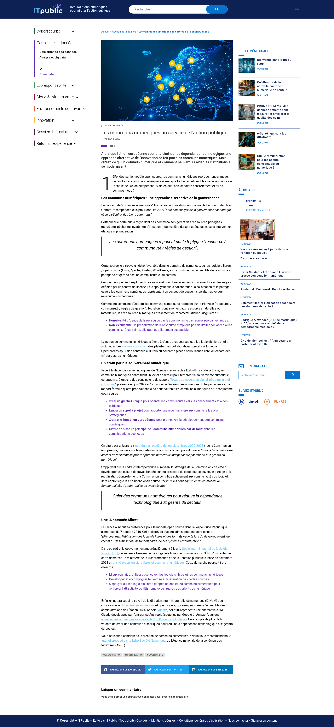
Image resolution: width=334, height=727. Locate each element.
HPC (42, 63)
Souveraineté (155, 655)
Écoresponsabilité (51, 85)
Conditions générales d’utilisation (201, 720)
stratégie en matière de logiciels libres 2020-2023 (169, 446)
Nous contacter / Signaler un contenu (252, 720)
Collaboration (111, 655)
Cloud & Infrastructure (55, 97)
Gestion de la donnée (54, 42)
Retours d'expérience (54, 143)
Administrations (111, 126)
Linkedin (254, 401)
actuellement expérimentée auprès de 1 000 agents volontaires (144, 619)
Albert (162, 610)
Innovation (45, 120)
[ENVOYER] (292, 375)
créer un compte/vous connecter (135, 696)
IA (40, 68)
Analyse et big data (52, 57)
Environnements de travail (59, 108)
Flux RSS (280, 401)
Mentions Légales (163, 720)
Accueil (105, 31)
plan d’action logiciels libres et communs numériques (149, 562)
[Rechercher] (217, 9)
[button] (123, 669)
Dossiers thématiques (55, 131)
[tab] (253, 201)
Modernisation (133, 655)
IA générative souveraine (137, 605)
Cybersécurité (48, 31)
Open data (46, 74)
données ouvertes (134, 346)
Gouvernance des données (58, 52)
